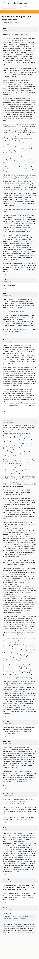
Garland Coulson (8, 793)
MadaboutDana (7, 880)
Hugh (4, 827)
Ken (4, 340)
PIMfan (9, 22)
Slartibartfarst (7, 420)
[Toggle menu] (2, 11)
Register (25, 7)
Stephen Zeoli (7, 741)
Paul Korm (6, 721)
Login (20, 7)
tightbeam (6, 280)
